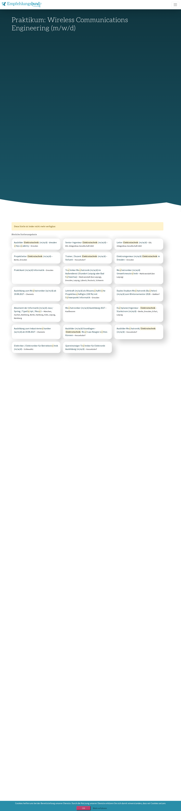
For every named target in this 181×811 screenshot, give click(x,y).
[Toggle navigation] (175, 4)
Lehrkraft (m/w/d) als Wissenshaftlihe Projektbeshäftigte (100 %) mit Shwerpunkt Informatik (85, 294)
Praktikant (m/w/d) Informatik (29, 270)
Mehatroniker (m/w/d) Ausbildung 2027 (85, 307)
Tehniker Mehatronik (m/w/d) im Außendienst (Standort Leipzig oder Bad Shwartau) (84, 273)
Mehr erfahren (100, 808)
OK (83, 808)
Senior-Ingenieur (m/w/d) (85, 242)
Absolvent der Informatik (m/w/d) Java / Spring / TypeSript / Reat (33, 309)
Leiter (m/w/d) (132, 242)
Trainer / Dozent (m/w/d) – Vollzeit (86, 258)
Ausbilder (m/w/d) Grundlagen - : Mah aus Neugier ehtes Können (86, 332)
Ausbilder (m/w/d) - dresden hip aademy (35, 244)
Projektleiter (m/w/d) (32, 256)
